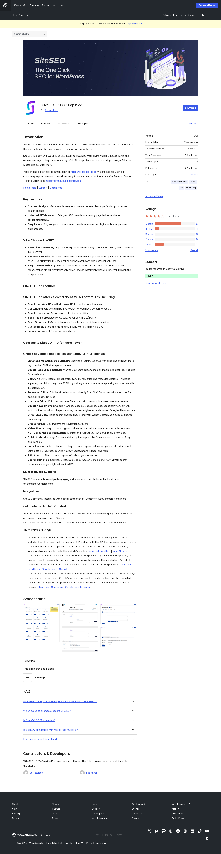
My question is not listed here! (40, 739)
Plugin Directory (20, 15)
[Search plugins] (44, 34)
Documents (56, 187)
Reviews (45, 123)
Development (84, 123)
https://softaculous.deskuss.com (63, 180)
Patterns (56, 818)
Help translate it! (134, 23)
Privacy (15, 818)
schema (192, 181)
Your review (151, 250)
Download (190, 108)
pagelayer (91, 772)
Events (135, 808)
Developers (98, 813)
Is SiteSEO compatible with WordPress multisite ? (50, 729)
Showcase (57, 804)
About (15, 804)
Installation (63, 123)
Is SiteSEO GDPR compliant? (39, 720)
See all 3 (193, 174)
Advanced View (154, 196)
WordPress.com (181, 804)
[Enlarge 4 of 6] (93, 643)
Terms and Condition (98, 551)
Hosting (16, 813)
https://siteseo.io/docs (83, 171)
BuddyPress (179, 818)
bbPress (177, 813)
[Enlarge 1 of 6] (55, 608)
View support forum (156, 282)
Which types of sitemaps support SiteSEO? (47, 711)
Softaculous (51, 110)
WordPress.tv (100, 818)
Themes (56, 808)
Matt (175, 808)
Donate (137, 813)
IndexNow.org (120, 551)
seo (181, 187)
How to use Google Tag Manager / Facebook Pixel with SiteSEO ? (60, 701)
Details (30, 123)
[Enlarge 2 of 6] (93, 608)
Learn (95, 804)
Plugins (55, 813)
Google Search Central (54, 569)
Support (193, 123)
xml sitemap (191, 187)
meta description (179, 181)
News (15, 808)
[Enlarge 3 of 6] (93, 629)
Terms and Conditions (51, 587)
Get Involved (138, 804)
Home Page (29, 187)
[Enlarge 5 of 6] (132, 608)
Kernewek (45, 835)
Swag (136, 818)
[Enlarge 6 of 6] (132, 630)
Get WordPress (207, 5)
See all (194, 250)
